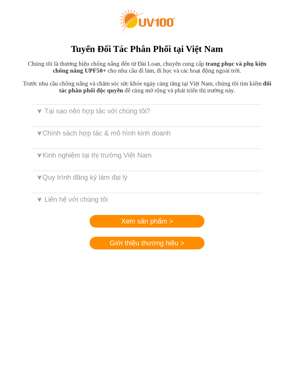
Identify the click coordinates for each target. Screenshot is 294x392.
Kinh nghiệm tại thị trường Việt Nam (94, 155)
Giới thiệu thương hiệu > (147, 243)
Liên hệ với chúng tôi (72, 199)
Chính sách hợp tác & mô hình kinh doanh (103, 133)
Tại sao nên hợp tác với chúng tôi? (93, 111)
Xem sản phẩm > (147, 221)
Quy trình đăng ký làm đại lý (81, 177)
